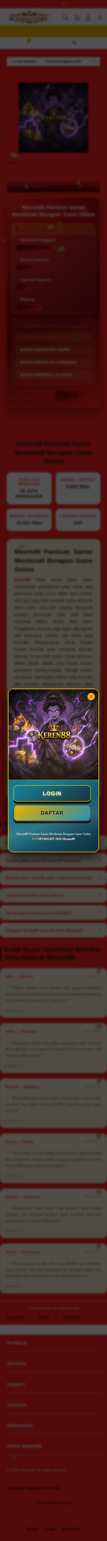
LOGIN (52, 793)
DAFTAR (52, 813)
